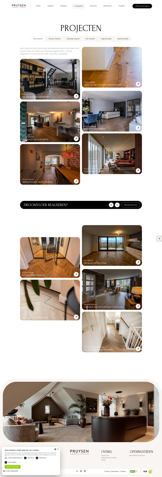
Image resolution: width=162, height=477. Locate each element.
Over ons (93, 6)
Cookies (123, 471)
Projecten (79, 6)
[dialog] (31, 461)
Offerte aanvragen (142, 6)
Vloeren (50, 6)
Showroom (107, 6)
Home (38, 6)
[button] (11, 471)
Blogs (103, 460)
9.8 (145, 471)
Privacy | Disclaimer (111, 471)
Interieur (63, 6)
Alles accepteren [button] (12, 467)
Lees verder (53, 455)
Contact (122, 6)
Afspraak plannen (130, 205)
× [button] (58, 449)
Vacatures (105, 455)
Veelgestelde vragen (109, 458)
